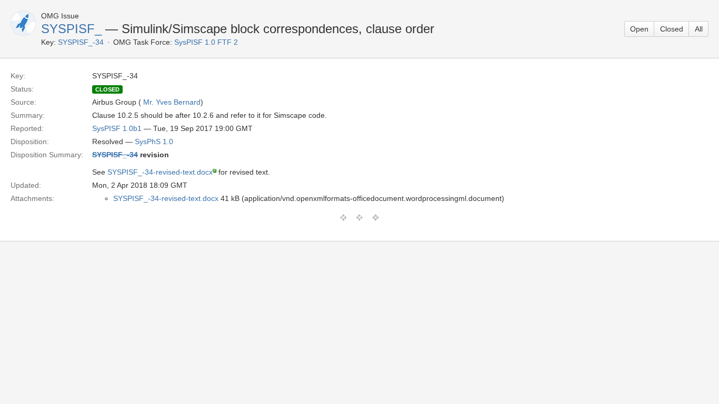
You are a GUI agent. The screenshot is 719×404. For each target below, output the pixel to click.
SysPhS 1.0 (154, 141)
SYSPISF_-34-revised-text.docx (160, 172)
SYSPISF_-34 (81, 42)
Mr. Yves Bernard (172, 102)
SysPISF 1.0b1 (117, 128)
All (699, 29)
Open (639, 29)
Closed (671, 29)
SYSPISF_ (71, 29)
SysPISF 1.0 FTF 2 (206, 42)
